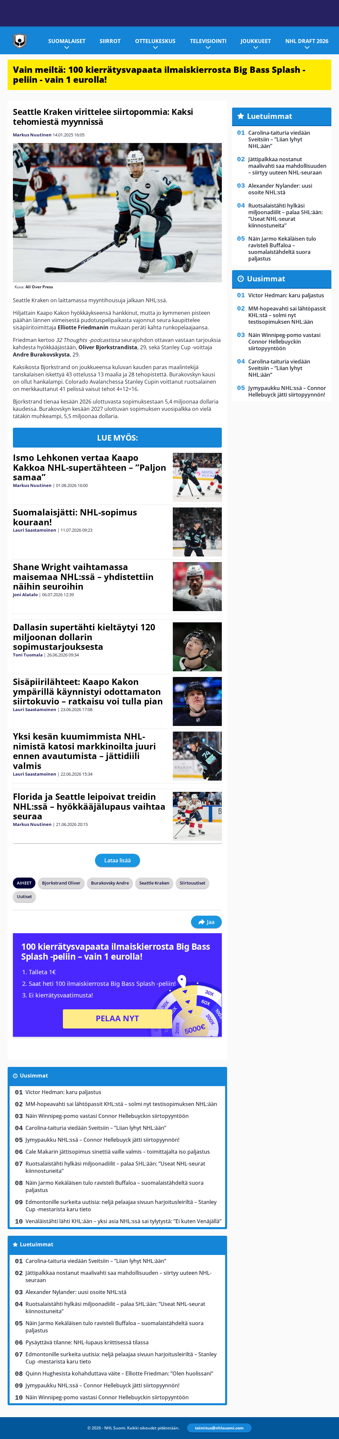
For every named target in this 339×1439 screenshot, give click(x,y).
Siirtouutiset (192, 883)
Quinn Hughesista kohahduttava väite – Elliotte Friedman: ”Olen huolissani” (119, 1373)
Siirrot (110, 41)
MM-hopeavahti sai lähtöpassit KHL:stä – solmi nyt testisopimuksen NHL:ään (121, 1104)
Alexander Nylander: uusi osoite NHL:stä (75, 1292)
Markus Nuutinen (32, 135)
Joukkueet (256, 41)
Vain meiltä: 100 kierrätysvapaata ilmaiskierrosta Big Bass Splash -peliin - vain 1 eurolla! (159, 74)
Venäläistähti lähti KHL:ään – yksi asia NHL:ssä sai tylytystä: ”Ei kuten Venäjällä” (123, 1221)
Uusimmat (34, 1075)
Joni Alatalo (25, 595)
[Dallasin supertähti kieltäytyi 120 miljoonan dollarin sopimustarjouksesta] (197, 646)
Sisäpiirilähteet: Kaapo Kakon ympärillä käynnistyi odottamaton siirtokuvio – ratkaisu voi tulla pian (88, 691)
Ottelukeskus (155, 41)
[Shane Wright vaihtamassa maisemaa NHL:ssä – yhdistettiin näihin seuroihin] (197, 586)
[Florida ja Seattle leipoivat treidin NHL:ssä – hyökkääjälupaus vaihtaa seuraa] (197, 816)
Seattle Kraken (154, 883)
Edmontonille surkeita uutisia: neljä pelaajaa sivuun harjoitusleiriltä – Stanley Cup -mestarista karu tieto (121, 1205)
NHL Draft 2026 (306, 41)
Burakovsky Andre (110, 883)
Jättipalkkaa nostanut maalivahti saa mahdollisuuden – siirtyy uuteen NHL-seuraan (118, 1276)
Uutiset (24, 896)
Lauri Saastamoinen (34, 530)
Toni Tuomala (28, 655)
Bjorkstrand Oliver (61, 883)
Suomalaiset (66, 41)
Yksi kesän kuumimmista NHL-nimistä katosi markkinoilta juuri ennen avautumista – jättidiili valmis (84, 751)
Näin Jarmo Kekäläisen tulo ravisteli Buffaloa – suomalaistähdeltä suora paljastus (114, 1186)
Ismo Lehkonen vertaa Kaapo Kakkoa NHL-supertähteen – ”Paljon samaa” (89, 467)
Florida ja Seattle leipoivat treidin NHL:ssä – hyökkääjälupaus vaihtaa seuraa (89, 806)
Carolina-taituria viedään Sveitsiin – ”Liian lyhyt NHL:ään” (95, 1127)
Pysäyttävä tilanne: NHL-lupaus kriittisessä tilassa (87, 1342)
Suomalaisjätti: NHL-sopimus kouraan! (75, 517)
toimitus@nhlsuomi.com (219, 1428)
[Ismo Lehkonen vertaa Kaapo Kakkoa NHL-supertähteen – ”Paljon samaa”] (197, 477)
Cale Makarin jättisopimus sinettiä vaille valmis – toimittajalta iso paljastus (117, 1151)
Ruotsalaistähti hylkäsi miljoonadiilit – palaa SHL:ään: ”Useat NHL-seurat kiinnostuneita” (115, 1167)
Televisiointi (208, 41)
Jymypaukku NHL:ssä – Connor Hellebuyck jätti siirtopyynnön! (102, 1139)
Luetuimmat (36, 1244)
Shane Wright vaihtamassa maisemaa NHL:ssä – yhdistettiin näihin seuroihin (83, 577)
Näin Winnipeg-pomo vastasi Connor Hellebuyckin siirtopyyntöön (107, 1116)
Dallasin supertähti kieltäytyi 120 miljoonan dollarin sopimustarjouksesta (84, 637)
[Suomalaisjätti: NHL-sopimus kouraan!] (197, 531)
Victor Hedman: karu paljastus (63, 1092)
